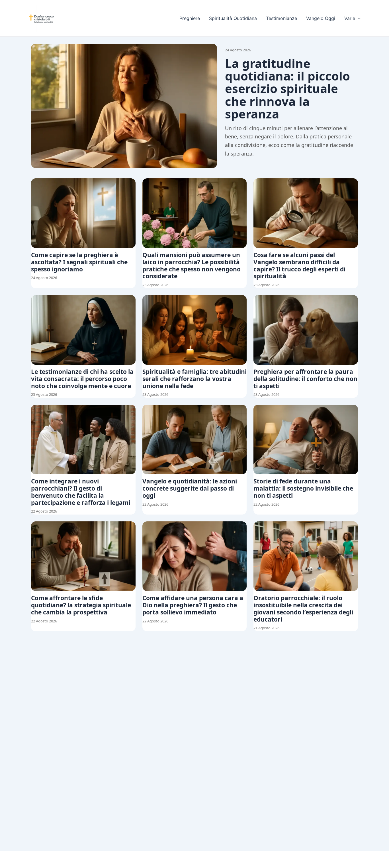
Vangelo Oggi (320, 18)
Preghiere (189, 18)
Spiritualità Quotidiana (233, 18)
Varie (349, 18)
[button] (358, 18)
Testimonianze (281, 18)
